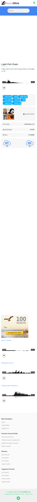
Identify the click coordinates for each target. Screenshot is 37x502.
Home (3, 422)
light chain (23, 97)
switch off (17, 103)
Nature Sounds (6, 446)
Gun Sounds (5, 472)
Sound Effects (6, 425)
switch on (8, 103)
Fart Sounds (5, 461)
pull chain (8, 97)
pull (24, 100)
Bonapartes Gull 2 (7, 363)
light (15, 97)
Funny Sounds (6, 478)
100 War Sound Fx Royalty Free (11, 440)
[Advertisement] (18, 35)
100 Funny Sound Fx (8, 437)
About (22, 494)
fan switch (8, 100)
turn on (17, 100)
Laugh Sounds (6, 464)
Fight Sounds (5, 454)
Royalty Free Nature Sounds (10, 443)
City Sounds (5, 457)
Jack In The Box (6, 340)
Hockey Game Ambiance (9, 386)
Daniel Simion (29, 114)
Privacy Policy (28, 494)
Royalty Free (5, 428)
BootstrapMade (15, 494)
